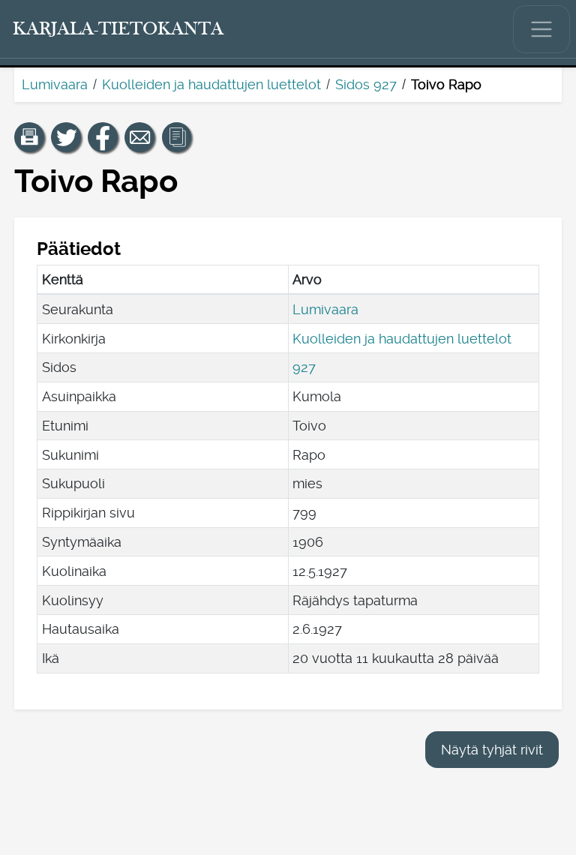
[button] (29, 137)
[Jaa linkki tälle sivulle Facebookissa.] (103, 137)
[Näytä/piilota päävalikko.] (541, 29)
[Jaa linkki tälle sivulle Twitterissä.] (66, 137)
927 (304, 367)
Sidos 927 (366, 84)
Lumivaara (55, 84)
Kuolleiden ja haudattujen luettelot (211, 84)
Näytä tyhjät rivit (492, 750)
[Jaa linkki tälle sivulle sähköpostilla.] (139, 137)
